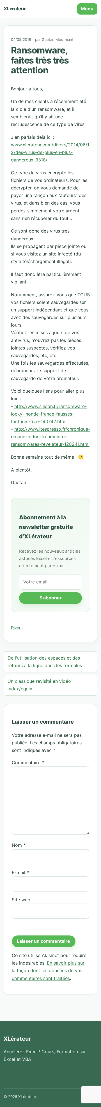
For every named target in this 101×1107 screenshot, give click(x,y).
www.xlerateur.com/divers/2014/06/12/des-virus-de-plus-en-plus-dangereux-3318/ (50, 152)
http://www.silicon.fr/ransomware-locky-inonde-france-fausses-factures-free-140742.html (49, 414)
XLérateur (15, 8)
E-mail (20, 872)
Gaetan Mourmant (58, 39)
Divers (16, 627)
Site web (21, 899)
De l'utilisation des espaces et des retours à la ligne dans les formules (45, 661)
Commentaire (28, 762)
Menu (87, 8)
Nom (19, 845)
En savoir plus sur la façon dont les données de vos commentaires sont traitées (48, 970)
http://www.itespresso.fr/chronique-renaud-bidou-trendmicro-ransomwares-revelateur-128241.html (50, 436)
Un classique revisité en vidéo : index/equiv (41, 684)
